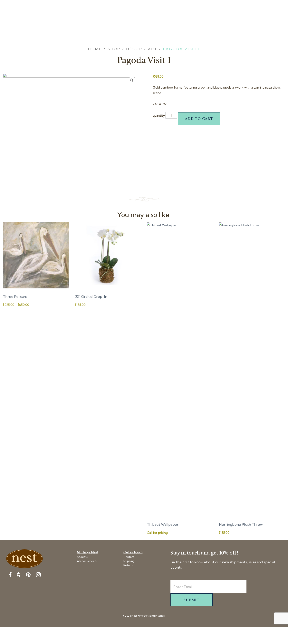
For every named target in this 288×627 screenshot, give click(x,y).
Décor (134, 49)
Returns (128, 565)
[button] (131, 80)
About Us (83, 557)
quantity (159, 115)
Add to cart (199, 119)
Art (152, 49)
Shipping (129, 561)
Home (95, 49)
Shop (114, 49)
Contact (128, 557)
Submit (191, 600)
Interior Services (87, 561)
